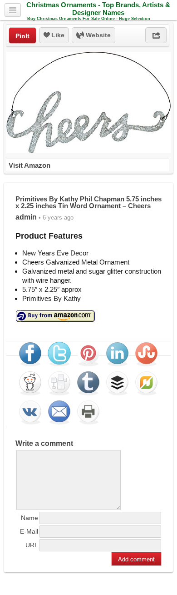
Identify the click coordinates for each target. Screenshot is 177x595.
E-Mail (29, 531)
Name (29, 517)
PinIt (22, 36)
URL (31, 545)
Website (97, 35)
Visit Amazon (29, 165)
